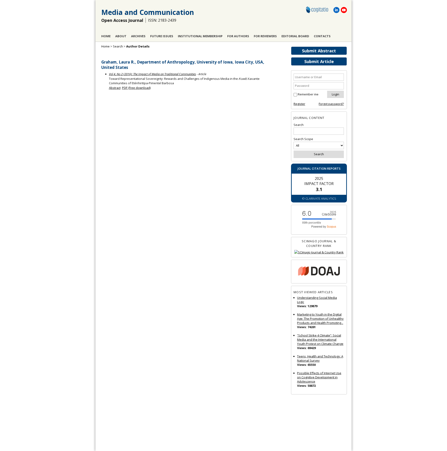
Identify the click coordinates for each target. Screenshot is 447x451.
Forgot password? (331, 104)
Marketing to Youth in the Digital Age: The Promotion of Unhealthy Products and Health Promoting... (320, 318)
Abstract (115, 88)
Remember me (308, 94)
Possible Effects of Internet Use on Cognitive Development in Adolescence (319, 377)
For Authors (238, 36)
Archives (138, 36)
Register (299, 104)
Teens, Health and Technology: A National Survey (320, 358)
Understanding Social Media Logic (317, 300)
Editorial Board (295, 36)
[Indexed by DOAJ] (319, 271)
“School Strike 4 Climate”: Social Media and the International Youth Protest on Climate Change (320, 339)
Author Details (137, 46)
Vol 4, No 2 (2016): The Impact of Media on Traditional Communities (152, 74)
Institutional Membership (200, 36)
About (120, 36)
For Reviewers (265, 36)
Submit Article (319, 61)
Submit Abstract (319, 51)
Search (118, 46)
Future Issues (161, 36)
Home (106, 36)
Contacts (322, 36)
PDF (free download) (136, 88)
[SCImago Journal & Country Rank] (319, 252)
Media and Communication (147, 12)
